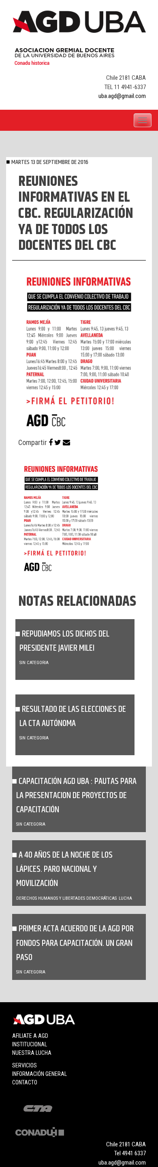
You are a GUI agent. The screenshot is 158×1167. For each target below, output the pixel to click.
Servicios (24, 1065)
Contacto (24, 1082)
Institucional (29, 1044)
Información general (39, 1074)
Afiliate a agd (30, 1036)
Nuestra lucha (31, 1053)
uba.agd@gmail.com (122, 96)
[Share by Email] (66, 442)
